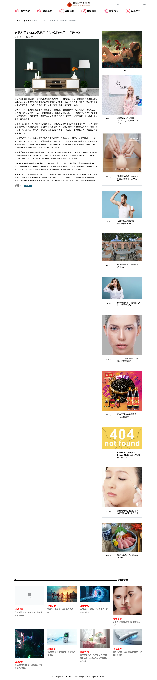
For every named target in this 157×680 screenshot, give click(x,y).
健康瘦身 (47, 10)
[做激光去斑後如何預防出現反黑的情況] (127, 600)
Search (143, 5)
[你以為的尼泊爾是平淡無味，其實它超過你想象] (29, 643)
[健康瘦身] (84, 606)
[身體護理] (117, 649)
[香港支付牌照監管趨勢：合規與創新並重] (62, 637)
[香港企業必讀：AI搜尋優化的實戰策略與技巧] (29, 595)
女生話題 (69, 10)
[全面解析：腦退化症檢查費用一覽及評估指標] (95, 594)
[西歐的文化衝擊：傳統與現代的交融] (62, 594)
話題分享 (135, 10)
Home (19, 21)
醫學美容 (25, 10)
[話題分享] (19, 609)
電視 (28, 185)
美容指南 (113, 10)
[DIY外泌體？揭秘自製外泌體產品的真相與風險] (127, 637)
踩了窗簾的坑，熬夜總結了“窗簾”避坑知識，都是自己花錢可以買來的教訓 (94, 658)
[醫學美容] (117, 619)
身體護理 (91, 10)
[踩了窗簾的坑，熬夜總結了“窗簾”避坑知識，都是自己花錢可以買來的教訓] (95, 638)
